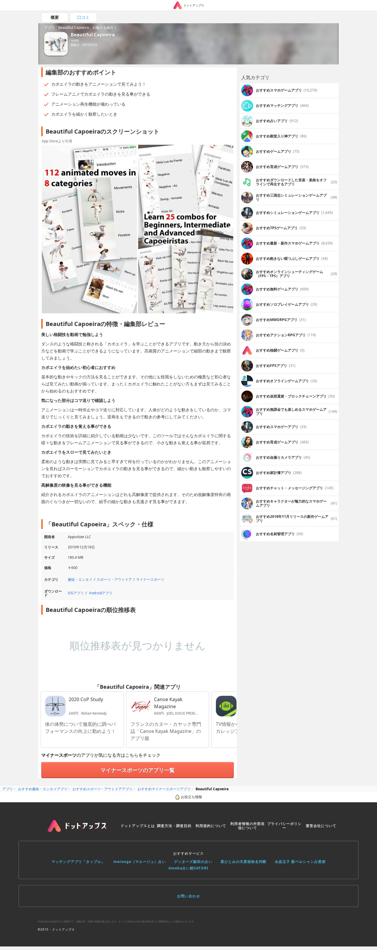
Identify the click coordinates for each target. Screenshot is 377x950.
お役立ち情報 (191, 796)
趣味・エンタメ (80, 579)
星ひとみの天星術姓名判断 (244, 861)
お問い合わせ (188, 896)
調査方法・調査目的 (174, 825)
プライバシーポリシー (284, 825)
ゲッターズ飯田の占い (193, 861)
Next (229, 229)
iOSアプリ (76, 592)
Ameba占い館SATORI (188, 868)
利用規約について (211, 825)
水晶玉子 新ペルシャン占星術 (300, 861)
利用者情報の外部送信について (247, 825)
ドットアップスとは (137, 825)
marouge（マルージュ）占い (139, 861)
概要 (55, 17)
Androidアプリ (101, 592)
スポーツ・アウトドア (114, 579)
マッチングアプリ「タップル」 (78, 861)
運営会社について (321, 825)
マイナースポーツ (150, 579)
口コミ (83, 17)
